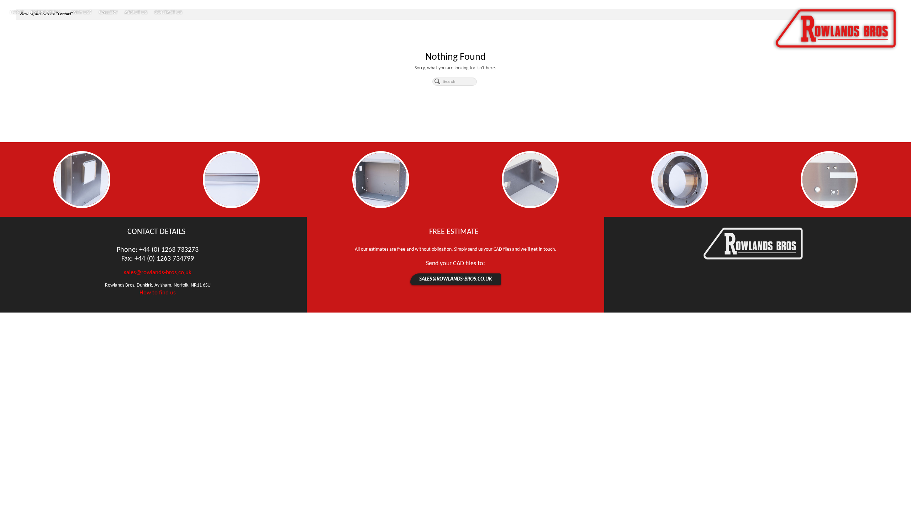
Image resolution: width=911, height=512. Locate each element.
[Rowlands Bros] (836, 29)
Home (17, 12)
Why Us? (82, 12)
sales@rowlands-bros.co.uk (157, 273)
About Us (136, 12)
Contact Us (168, 12)
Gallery (108, 12)
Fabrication (45, 12)
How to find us (157, 293)
